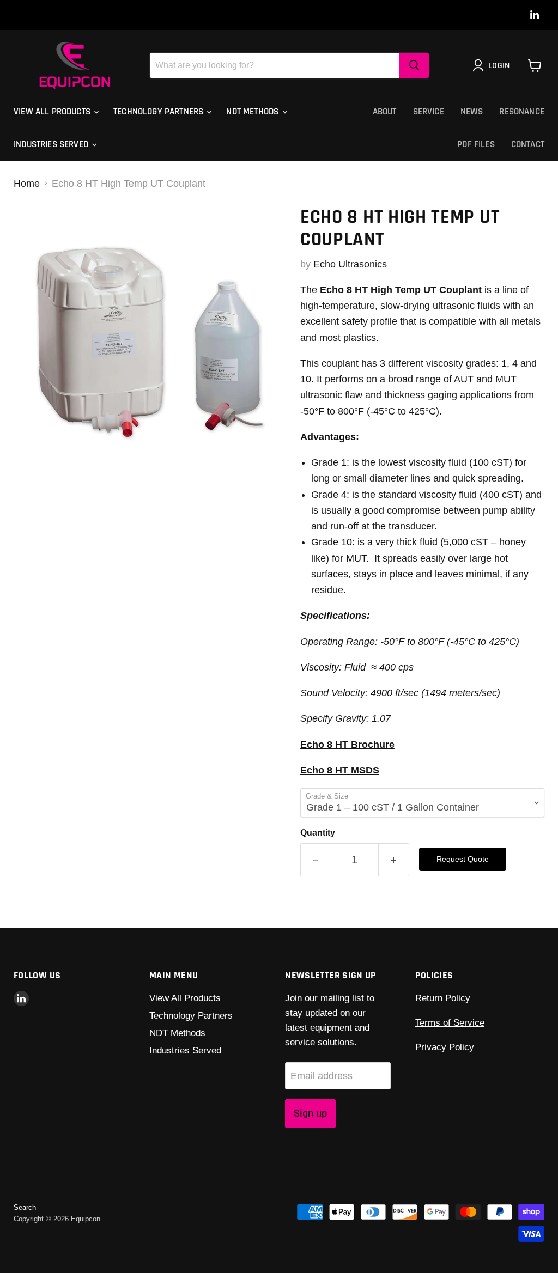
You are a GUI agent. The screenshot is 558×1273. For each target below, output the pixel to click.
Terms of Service (449, 1023)
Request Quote (462, 859)
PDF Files (476, 144)
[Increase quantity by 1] (394, 859)
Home (27, 183)
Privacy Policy (444, 1047)
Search (25, 1207)
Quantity (317, 832)
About (385, 112)
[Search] (414, 65)
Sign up (310, 1113)
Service (428, 112)
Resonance (521, 112)
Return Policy (442, 998)
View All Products (53, 112)
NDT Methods (253, 112)
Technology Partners (159, 112)
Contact (527, 144)
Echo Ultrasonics (350, 264)
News (471, 112)
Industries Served (52, 144)
